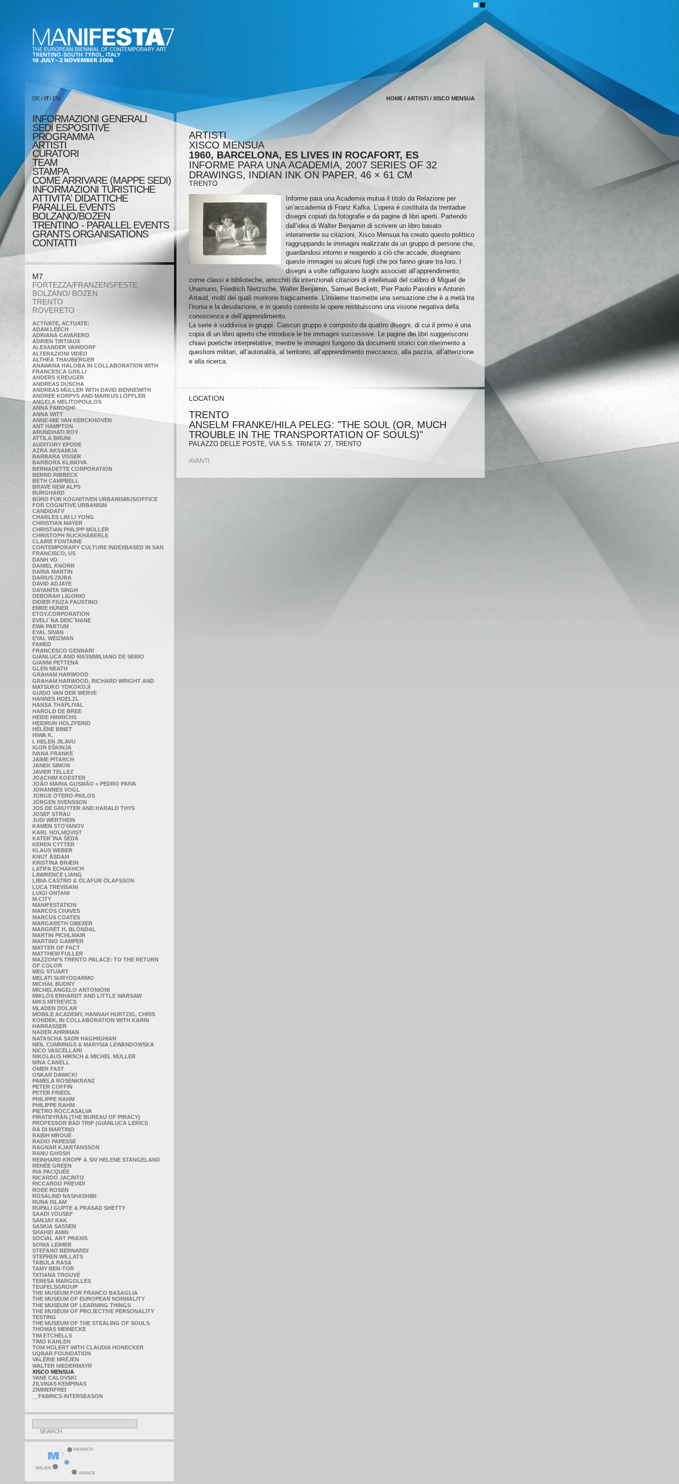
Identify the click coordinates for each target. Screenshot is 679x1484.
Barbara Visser (56, 456)
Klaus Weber (52, 850)
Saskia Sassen (54, 1226)
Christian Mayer (57, 523)
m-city (41, 899)
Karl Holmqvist (57, 832)
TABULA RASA (52, 1262)
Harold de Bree (57, 711)
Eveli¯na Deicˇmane (61, 620)
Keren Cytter (53, 844)
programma (63, 136)
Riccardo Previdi (58, 1184)
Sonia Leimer (52, 1245)
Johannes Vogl (56, 790)
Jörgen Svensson (59, 802)
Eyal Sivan (48, 632)
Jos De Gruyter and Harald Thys (83, 808)
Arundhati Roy (55, 432)
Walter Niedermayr (62, 1366)
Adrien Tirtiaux (56, 341)
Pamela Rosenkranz (63, 1081)
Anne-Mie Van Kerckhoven (72, 420)
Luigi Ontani (51, 893)
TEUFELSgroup (55, 1287)
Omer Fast (48, 1069)
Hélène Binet (52, 729)
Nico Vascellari (57, 1050)
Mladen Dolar (54, 1008)
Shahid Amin (50, 1232)
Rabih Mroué (52, 1135)
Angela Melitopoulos (66, 402)
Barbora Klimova (59, 462)
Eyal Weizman (53, 638)
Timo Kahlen (51, 1341)
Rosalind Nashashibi (64, 1196)
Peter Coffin (52, 1087)
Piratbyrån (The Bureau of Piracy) (86, 1117)
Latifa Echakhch (58, 869)
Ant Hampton (52, 426)
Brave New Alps (56, 487)
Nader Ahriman (55, 1032)
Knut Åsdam (50, 857)
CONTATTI (54, 242)
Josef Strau (51, 814)
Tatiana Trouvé (56, 1275)
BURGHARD (48, 493)
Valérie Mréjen (55, 1359)
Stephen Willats (57, 1257)
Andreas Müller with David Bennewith (91, 390)
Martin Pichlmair (58, 935)
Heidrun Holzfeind (61, 723)
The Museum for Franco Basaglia (85, 1293)
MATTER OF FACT (56, 948)
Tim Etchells (52, 1335)
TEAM (45, 162)
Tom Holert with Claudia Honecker (88, 1347)
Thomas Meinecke (59, 1329)
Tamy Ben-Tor (53, 1268)
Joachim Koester (58, 778)
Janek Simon (51, 765)
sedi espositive (70, 127)
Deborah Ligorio (58, 596)
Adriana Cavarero (60, 335)
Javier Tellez (53, 772)
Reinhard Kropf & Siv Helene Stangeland (96, 1160)
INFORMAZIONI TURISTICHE (93, 189)
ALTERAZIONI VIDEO (59, 354)
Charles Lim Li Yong (63, 517)
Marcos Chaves (56, 911)
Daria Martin (52, 572)
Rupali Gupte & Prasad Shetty (78, 1208)
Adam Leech (50, 329)
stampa (50, 171)
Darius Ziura (52, 578)
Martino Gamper (58, 941)
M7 (37, 276)
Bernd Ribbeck (55, 475)
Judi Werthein (53, 820)
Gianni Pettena (55, 663)
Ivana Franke (52, 753)
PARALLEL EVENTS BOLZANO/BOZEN (73, 212)
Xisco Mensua (53, 1372)
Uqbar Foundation (61, 1353)
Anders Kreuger (58, 377)
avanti (199, 460)
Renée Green (52, 1166)
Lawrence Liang (57, 875)
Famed (41, 644)
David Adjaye (52, 584)
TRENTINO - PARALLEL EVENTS (100, 225)
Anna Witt (47, 414)
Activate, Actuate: (60, 323)
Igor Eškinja (52, 747)
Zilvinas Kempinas (59, 1384)
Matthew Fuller (57, 954)
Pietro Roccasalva (62, 1111)
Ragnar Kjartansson (65, 1147)
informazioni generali (89, 118)
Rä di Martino (53, 1129)
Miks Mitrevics (54, 1002)
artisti (49, 145)
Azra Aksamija (55, 450)
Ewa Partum (50, 626)
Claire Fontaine (57, 541)
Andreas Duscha (58, 384)
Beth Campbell (55, 481)
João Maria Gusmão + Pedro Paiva (84, 784)
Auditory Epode (57, 444)
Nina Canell (51, 1062)
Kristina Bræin (55, 863)
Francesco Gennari (63, 651)
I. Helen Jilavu (54, 741)
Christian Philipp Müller (70, 529)
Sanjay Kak (49, 1220)
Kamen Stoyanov (58, 826)
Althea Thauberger (63, 360)
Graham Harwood (60, 674)
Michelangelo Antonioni (71, 990)
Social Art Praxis (59, 1238)
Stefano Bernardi (60, 1251)
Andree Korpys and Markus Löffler (89, 396)
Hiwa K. (42, 735)
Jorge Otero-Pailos (63, 796)
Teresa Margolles (61, 1281)
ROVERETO (53, 310)
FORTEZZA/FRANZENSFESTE (85, 285)
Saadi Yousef (52, 1214)
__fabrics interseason (67, 1396)
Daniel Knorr (53, 566)
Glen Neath (50, 668)
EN (56, 98)
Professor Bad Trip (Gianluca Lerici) (90, 1123)
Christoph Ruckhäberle (70, 535)
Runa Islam (49, 1202)
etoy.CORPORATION (60, 614)
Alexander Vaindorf (64, 347)
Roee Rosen (50, 1190)
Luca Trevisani (55, 887)
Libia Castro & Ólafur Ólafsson (83, 881)
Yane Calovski (54, 1378)
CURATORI (55, 153)
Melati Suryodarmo (63, 978)
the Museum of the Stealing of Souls (91, 1323)
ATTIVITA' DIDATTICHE (80, 198)
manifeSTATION (54, 905)
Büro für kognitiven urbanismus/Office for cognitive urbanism (95, 502)
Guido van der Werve (64, 693)
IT (46, 98)
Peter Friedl (52, 1093)
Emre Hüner (50, 608)
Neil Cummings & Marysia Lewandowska (93, 1044)
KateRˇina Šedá (55, 838)
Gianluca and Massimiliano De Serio (88, 657)
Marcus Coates (56, 917)
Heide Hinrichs (54, 717)
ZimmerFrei (49, 1390)
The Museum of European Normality (88, 1299)
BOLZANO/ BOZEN (65, 293)
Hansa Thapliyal (58, 705)
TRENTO (47, 301)
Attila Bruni (51, 438)
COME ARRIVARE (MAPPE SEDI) (101, 180)
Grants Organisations (90, 233)
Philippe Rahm (53, 1099)
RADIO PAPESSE (54, 1141)
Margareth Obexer (62, 923)
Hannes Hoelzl (55, 699)
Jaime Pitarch (53, 759)
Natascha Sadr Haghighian (74, 1038)
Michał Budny (53, 984)
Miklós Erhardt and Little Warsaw (87, 996)
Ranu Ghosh (51, 1153)
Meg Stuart (50, 971)
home (394, 98)
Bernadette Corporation (72, 469)
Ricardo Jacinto (58, 1178)
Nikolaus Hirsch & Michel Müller (84, 1056)
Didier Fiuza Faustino (65, 602)
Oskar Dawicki (54, 1075)
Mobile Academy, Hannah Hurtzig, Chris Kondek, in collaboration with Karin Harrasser (93, 1020)
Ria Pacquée (51, 1172)
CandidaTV (48, 511)
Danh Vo (45, 560)
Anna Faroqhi (53, 408)
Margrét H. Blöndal (64, 929)
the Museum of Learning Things (81, 1305)
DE (36, 98)
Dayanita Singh (55, 590)
